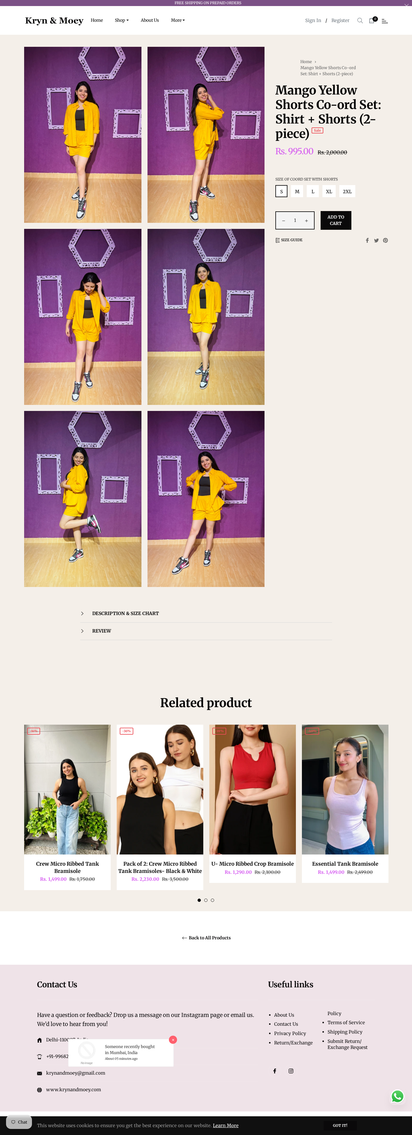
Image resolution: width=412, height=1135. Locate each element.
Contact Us (286, 1024)
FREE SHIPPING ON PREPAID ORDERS (208, 3)
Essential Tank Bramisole (345, 864)
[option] (67, 813)
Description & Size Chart (125, 613)
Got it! (340, 1125)
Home (306, 61)
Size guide (291, 240)
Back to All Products (209, 938)
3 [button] (212, 900)
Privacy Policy (290, 1033)
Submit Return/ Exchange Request (348, 1044)
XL (329, 191)
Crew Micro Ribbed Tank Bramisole (67, 867)
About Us (284, 1015)
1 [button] (199, 900)
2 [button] (206, 900)
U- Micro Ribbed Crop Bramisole (252, 864)
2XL (347, 191)
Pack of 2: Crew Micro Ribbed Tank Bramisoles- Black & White (160, 867)
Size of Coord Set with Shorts (306, 179)
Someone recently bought (130, 1046)
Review (101, 631)
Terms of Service (346, 1022)
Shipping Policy (345, 1032)
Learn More (226, 1125)
